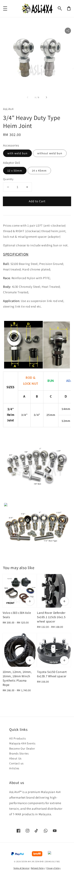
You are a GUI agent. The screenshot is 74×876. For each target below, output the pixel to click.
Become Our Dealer (22, 748)
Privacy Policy (53, 868)
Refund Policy (38, 868)
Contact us (16, 763)
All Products (17, 738)
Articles (14, 768)
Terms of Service (21, 868)
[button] (59, 8)
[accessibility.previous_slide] (27, 97)
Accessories (11, 145)
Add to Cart (37, 201)
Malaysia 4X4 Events (22, 743)
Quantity (8, 179)
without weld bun (49, 153)
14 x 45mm (39, 170)
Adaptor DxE (11, 163)
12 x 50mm (14, 170)
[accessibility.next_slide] (46, 97)
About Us (15, 758)
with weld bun (17, 153)
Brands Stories (19, 753)
